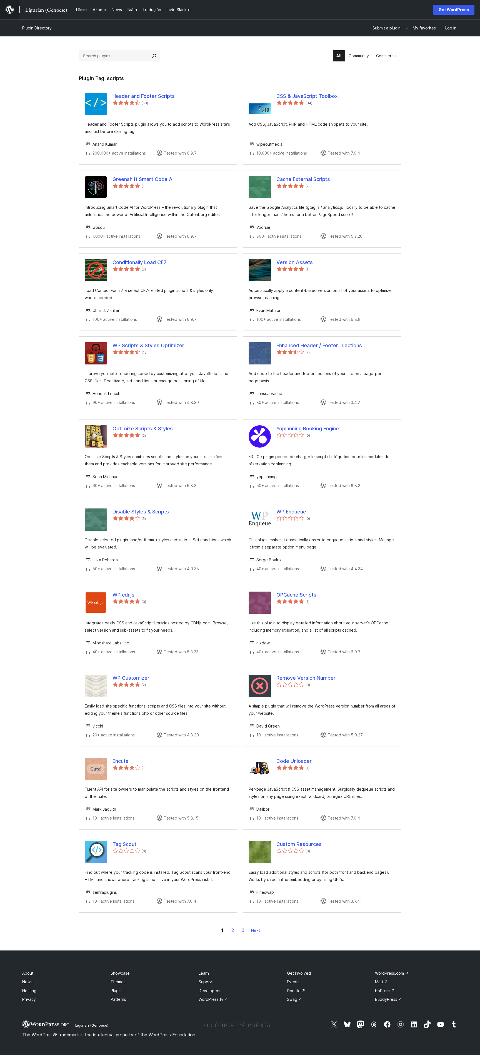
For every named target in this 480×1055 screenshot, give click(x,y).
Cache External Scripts (303, 179)
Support (206, 981)
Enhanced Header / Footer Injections (319, 345)
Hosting (29, 990)
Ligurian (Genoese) (91, 1025)
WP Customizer (130, 678)
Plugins (117, 990)
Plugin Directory (37, 28)
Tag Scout (124, 844)
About (27, 973)
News (27, 981)
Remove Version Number (306, 678)
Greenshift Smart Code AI (143, 179)
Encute (120, 761)
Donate (296, 990)
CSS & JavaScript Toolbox (307, 96)
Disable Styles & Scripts (140, 512)
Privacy (29, 999)
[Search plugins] (154, 55)
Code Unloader (294, 761)
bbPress (385, 990)
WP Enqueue (291, 512)
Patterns (118, 999)
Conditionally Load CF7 (139, 262)
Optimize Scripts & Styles (142, 428)
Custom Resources (299, 844)
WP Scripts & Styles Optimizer (148, 345)
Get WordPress (454, 9)
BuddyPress (388, 999)
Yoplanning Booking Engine (307, 428)
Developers (209, 990)
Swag (294, 999)
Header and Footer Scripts (143, 96)
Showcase (120, 973)
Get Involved (299, 973)
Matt (381, 981)
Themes (118, 981)
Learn (204, 973)
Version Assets (294, 262)
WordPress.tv (213, 999)
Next (255, 930)
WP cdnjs (123, 595)
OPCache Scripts (296, 595)
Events (293, 981)
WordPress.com (392, 973)
